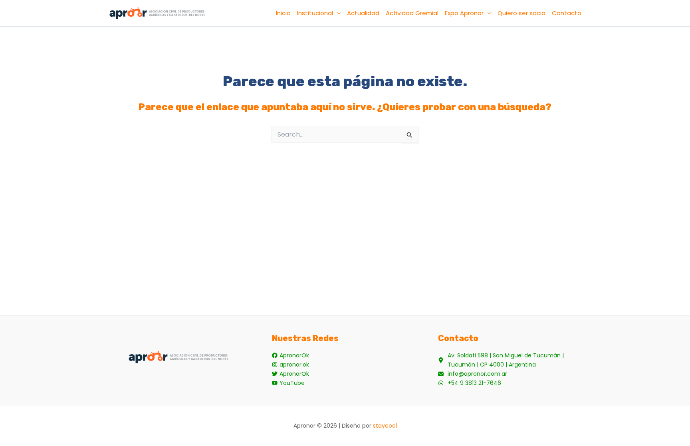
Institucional (315, 13)
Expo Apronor (464, 13)
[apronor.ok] (290, 364)
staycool (385, 426)
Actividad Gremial (412, 13)
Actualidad (363, 13)
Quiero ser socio (521, 13)
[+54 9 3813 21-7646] (469, 383)
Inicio (283, 13)
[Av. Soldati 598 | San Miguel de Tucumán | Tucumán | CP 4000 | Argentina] (511, 360)
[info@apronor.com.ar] (472, 374)
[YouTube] (288, 383)
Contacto (566, 13)
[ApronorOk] (290, 355)
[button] (337, 13)
